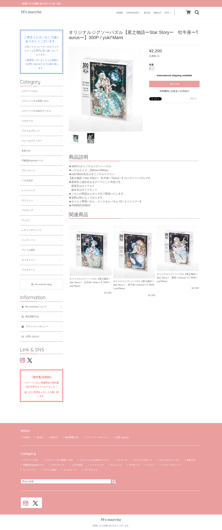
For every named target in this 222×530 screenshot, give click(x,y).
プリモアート (28, 270)
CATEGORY (132, 12)
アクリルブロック (31, 131)
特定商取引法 (71, 437)
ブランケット (28, 170)
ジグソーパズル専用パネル (35, 101)
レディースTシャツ (31, 230)
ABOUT (157, 12)
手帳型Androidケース (32, 160)
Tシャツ (26, 220)
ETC (167, 12)
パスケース (27, 121)
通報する (193, 98)
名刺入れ (26, 150)
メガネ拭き (27, 180)
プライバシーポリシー (96, 437)
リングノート (28, 240)
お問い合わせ (122, 437)
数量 (151, 65)
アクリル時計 (28, 250)
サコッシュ (27, 200)
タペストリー (28, 260)
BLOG (147, 12)
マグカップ (27, 210)
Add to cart (174, 84)
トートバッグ (28, 190)
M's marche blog (43, 284)
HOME (119, 12)
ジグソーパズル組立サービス (36, 111)
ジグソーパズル (30, 91)
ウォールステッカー (32, 141)
